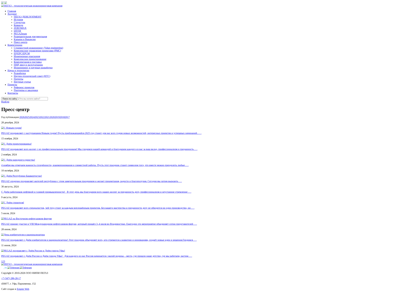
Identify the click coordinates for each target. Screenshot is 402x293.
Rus (3, 101)
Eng (7, 101)
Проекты (12, 84)
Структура (19, 22)
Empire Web (23, 289)
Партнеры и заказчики (26, 90)
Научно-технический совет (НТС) (32, 76)
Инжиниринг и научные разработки (33, 67)
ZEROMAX (20, 28)
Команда (18, 25)
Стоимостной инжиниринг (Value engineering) (38, 48)
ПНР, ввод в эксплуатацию (28, 64)
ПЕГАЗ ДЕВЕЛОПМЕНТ (27, 16)
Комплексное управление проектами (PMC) (37, 50)
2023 (37, 117)
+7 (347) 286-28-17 (11, 278)
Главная (12, 11)
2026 (21, 117)
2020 (52, 117)
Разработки (20, 73)
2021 (47, 117)
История (18, 19)
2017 (67, 117)
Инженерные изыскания (27, 56)
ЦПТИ (17, 31)
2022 (42, 117)
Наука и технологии (18, 70)
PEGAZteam (20, 33)
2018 (62, 117)
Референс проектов (24, 87)
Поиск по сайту (10, 99)
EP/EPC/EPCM (22, 53)
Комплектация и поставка (28, 62)
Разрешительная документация (30, 36)
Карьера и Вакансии (25, 39)
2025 (27, 117)
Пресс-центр (20, 42)
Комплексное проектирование (30, 59)
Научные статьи (22, 81)
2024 (32, 117)
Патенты (18, 79)
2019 (57, 117)
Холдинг (12, 14)
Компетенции (15, 45)
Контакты (13, 93)
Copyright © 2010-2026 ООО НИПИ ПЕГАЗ (24, 273)
